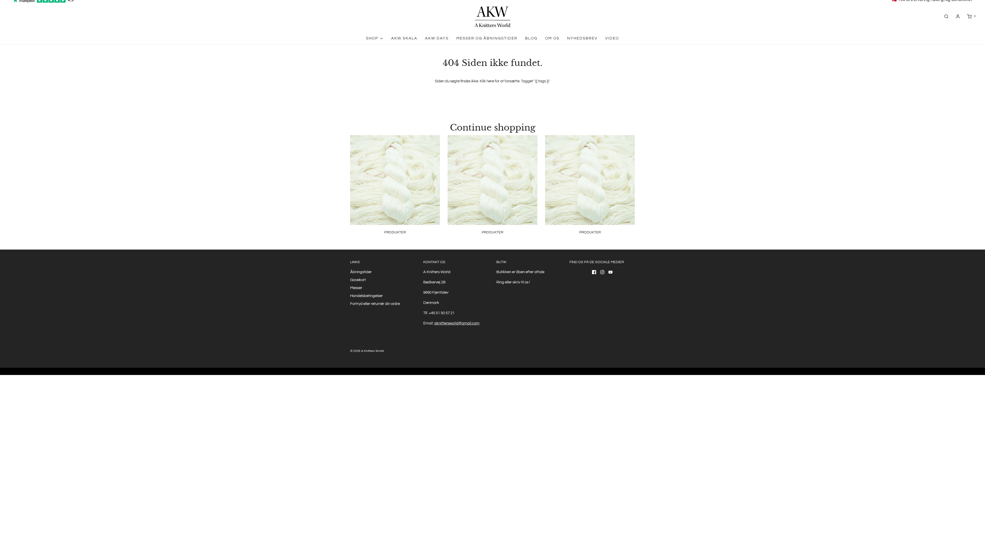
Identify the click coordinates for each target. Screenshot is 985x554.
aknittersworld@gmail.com (456, 323)
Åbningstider (361, 272)
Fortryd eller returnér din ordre (375, 304)
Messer (356, 288)
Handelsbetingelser (366, 296)
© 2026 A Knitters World (367, 351)
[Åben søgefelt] (946, 16)
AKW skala (404, 38)
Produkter (395, 232)
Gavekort (358, 280)
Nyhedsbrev (582, 38)
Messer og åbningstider (486, 38)
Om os (552, 38)
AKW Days (437, 38)
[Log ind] (958, 16)
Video (612, 38)
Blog (531, 38)
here (490, 81)
